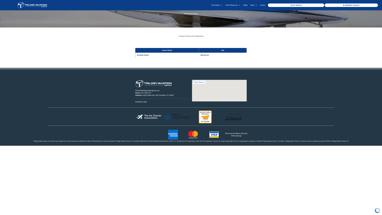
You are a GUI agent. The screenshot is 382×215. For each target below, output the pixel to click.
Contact (262, 5)
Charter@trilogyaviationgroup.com (147, 90)
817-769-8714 (143, 93)
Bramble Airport (143, 55)
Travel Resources (231, 5)
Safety (245, 5)
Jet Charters (215, 5)
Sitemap (244, 133)
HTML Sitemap (236, 136)
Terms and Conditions (232, 133)
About (252, 5)
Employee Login (141, 102)
